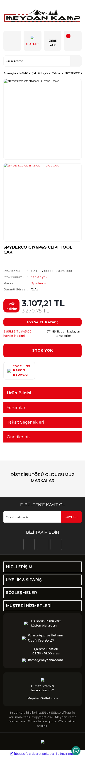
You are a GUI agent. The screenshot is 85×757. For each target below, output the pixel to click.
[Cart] (73, 41)
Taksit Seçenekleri (25, 422)
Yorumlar (16, 407)
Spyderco (38, 283)
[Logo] (42, 15)
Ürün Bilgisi (19, 393)
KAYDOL (71, 517)
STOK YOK (42, 350)
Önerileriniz (19, 436)
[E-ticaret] (42, 754)
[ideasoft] (19, 754)
